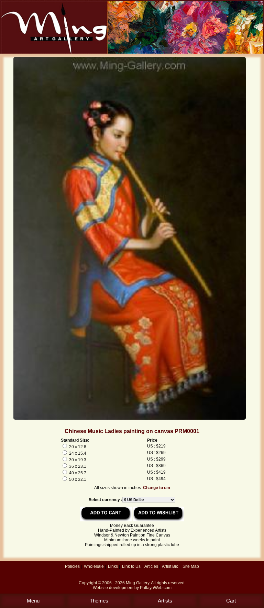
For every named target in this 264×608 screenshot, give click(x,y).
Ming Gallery (137, 583)
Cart (231, 601)
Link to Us (131, 566)
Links (113, 566)
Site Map (191, 566)
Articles (151, 566)
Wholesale (94, 566)
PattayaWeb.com (156, 587)
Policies (72, 566)
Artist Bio (170, 566)
